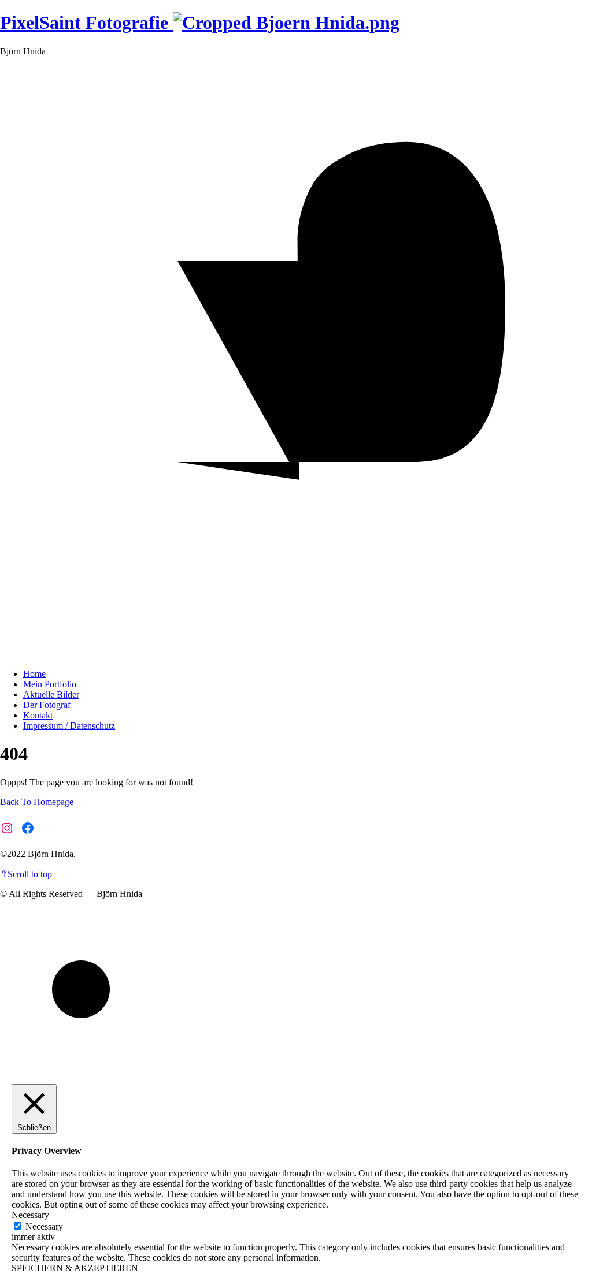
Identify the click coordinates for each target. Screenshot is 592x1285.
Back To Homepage (36, 802)
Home (34, 674)
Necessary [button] (30, 1215)
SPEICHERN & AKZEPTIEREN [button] (75, 1268)
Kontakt (38, 715)
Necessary (44, 1226)
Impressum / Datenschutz (69, 726)
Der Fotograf (47, 705)
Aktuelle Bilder (51, 694)
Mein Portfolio (49, 684)
